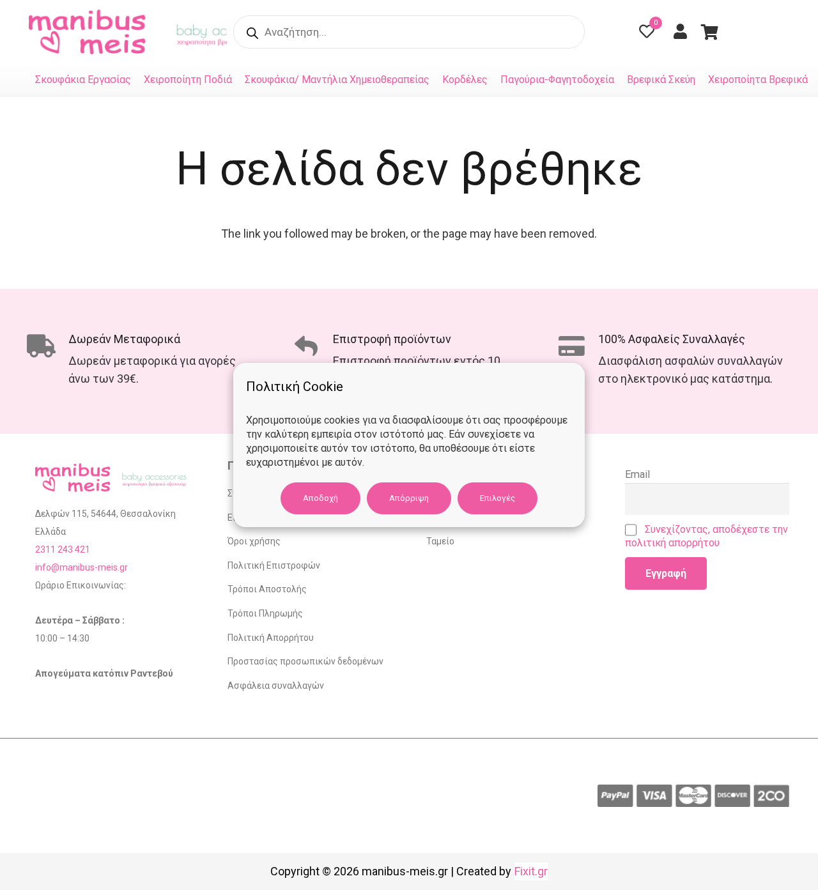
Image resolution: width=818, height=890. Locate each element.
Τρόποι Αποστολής (267, 589)
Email (637, 474)
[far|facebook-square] (749, 32)
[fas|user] (683, 31)
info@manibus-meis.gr (81, 567)
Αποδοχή (320, 498)
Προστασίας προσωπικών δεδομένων (305, 661)
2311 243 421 (62, 549)
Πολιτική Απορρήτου (271, 638)
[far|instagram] (781, 32)
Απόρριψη (409, 498)
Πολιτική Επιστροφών (274, 565)
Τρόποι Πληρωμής (265, 613)
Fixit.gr (531, 871)
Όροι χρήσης (254, 541)
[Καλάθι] (710, 32)
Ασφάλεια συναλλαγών (276, 685)
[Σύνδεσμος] (90, 32)
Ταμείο (440, 541)
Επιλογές (497, 498)
